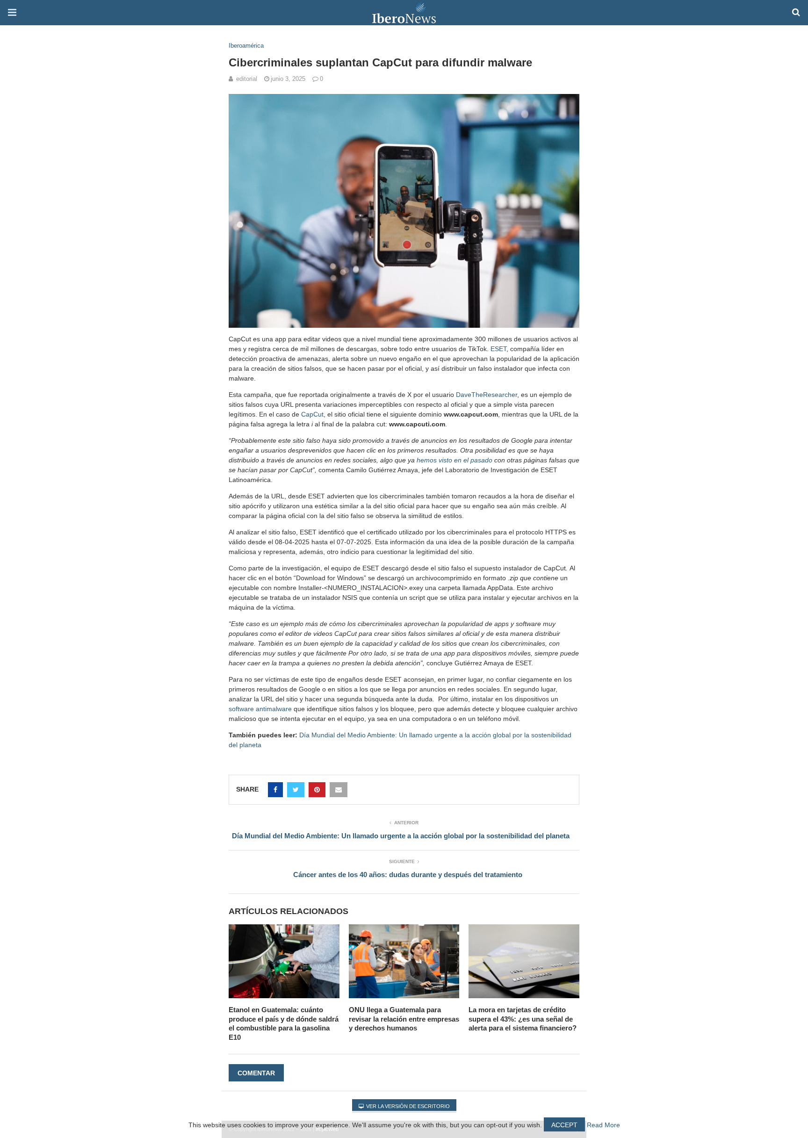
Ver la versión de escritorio (407, 1106)
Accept (564, 1125)
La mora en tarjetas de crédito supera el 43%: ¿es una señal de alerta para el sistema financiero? (523, 1019)
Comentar (256, 1073)
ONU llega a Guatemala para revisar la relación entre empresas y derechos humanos (404, 1019)
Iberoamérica (246, 45)
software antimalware (260, 709)
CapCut (312, 414)
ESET (498, 349)
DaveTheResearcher (486, 394)
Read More (603, 1125)
